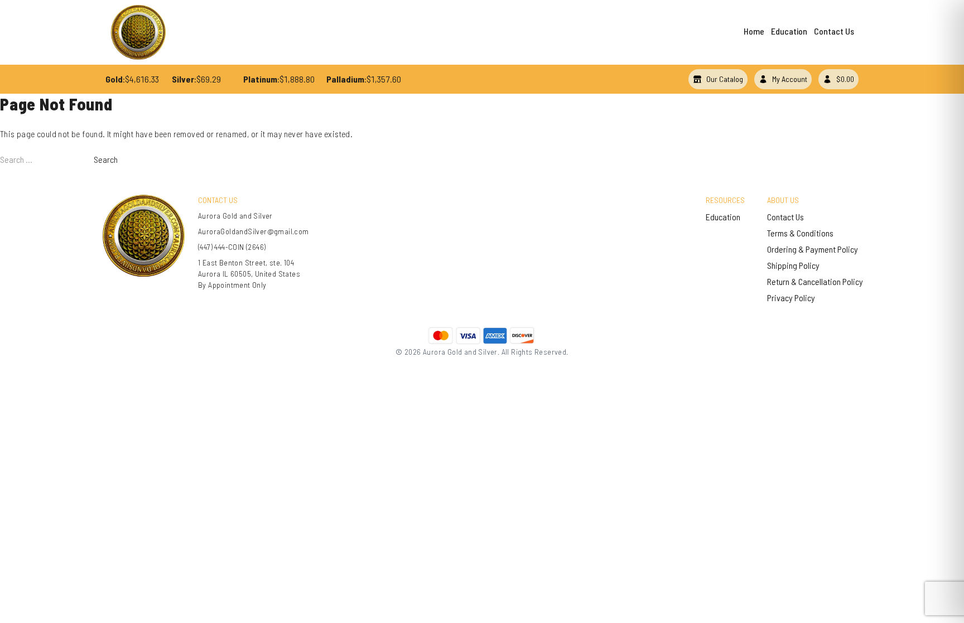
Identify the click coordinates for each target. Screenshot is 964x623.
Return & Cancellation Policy (815, 281)
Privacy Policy (791, 297)
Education (789, 31)
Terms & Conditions (800, 233)
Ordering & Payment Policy (812, 249)
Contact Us (834, 31)
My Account (789, 79)
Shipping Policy (793, 265)
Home (754, 31)
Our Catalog (724, 79)
